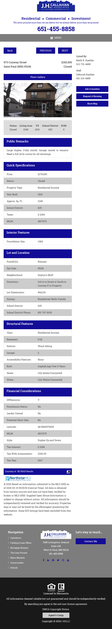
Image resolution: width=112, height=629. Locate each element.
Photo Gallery (37, 76)
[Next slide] (67, 100)
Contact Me (90, 541)
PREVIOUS (45, 50)
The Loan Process (18, 553)
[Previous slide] (8, 100)
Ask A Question (92, 89)
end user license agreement (72, 603)
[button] (56, 38)
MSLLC (66, 621)
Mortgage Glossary (19, 548)
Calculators (15, 538)
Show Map (92, 103)
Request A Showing (92, 96)
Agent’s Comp (56, 615)
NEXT (65, 50)
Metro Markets (17, 558)
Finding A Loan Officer (21, 543)
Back (10, 50)
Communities (16, 563)
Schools (14, 568)
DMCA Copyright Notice (55, 609)
